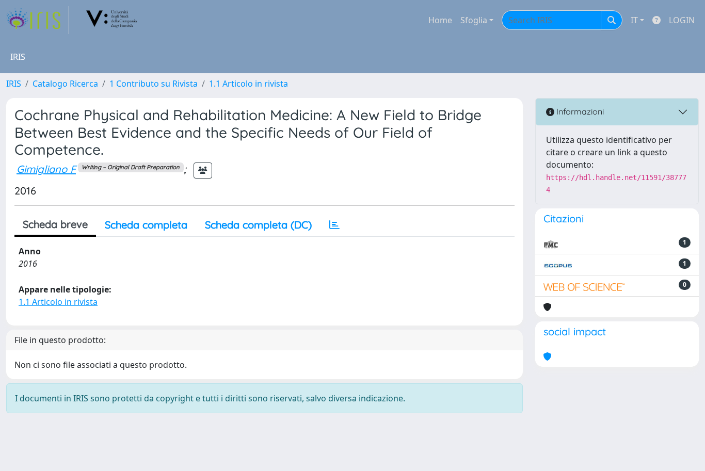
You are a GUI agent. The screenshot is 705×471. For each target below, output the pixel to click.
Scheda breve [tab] (55, 224)
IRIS (13, 83)
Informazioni (579, 111)
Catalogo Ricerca (65, 83)
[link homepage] (37, 20)
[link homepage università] (112, 20)
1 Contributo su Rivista (153, 83)
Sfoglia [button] (473, 20)
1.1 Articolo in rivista (248, 83)
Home (440, 20)
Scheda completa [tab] (146, 224)
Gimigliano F (46, 169)
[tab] (334, 225)
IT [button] (634, 20)
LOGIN (682, 20)
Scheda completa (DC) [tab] (258, 224)
